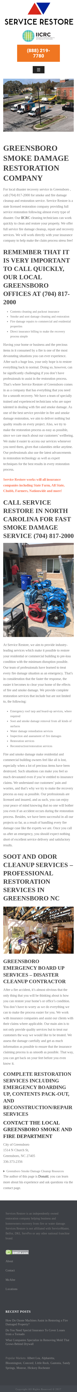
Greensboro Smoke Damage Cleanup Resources (35, 1171)
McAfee (10, 1279)
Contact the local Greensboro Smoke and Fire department (37, 1129)
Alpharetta (47, 1358)
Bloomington (13, 1363)
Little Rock (42, 1363)
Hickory (32, 1368)
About (9, 1261)
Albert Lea (33, 1358)
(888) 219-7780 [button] (38, 53)
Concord (28, 1363)
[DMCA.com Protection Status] (17, 1251)
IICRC (25, 218)
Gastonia (55, 1363)
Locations (11, 1289)
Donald (43, 1176)
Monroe (21, 1368)
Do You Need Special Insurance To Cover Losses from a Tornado (35, 1332)
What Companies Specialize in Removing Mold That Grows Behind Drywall (37, 1342)
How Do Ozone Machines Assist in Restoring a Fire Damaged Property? (37, 1322)
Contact (10, 1270)
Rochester (44, 1368)
